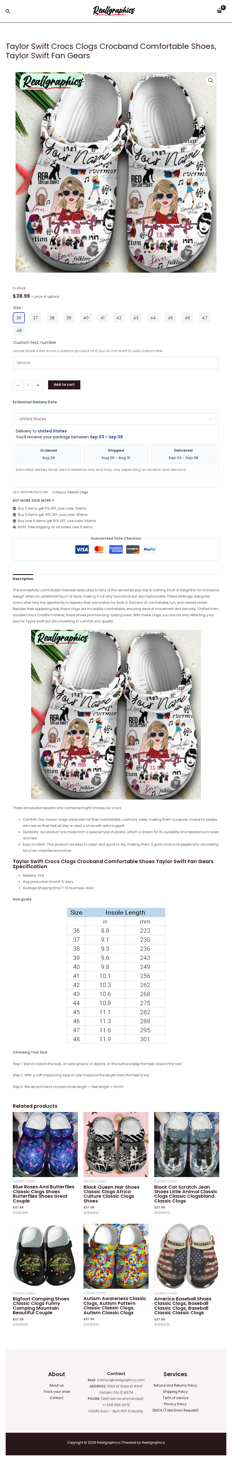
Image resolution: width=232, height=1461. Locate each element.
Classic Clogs (78, 492)
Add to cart (64, 384)
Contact (56, 1398)
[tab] (23, 579)
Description (23, 579)
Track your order (56, 1391)
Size (18, 308)
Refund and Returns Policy (175, 1385)
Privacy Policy (175, 1404)
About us (56, 1385)
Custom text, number (34, 342)
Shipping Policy (175, 1391)
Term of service (175, 1398)
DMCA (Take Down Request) (175, 1410)
